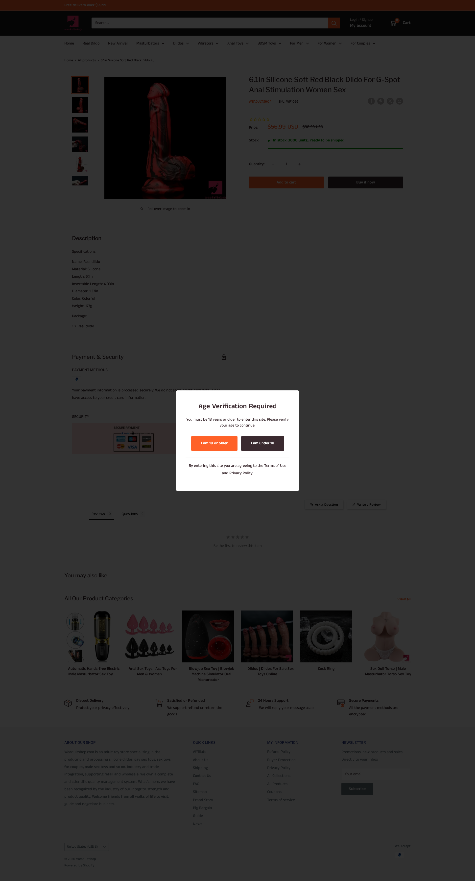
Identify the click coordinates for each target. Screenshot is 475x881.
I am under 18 (262, 443)
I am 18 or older (214, 443)
